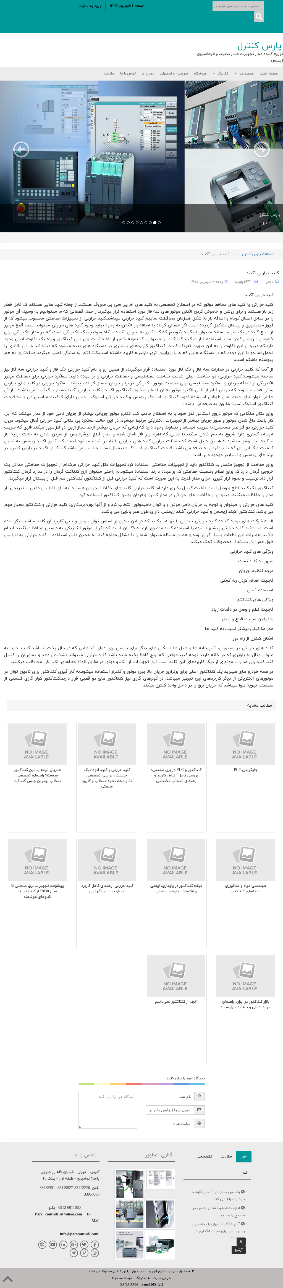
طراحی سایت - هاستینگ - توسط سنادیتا (141, 1278)
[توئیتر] (84, 1245)
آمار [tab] (244, 1173)
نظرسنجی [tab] (204, 1156)
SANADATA (129, 1284)
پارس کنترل (259, 46)
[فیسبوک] (95, 1245)
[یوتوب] (53, 1245)
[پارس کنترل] (141, 156)
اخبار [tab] (243, 1156)
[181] (160, 1178)
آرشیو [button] (239, 1250)
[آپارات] (42, 1245)
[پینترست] (84, 1253)
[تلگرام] (74, 1253)
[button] (90, 6)
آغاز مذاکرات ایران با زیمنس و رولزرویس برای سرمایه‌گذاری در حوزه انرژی (218, 1231)
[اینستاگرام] (95, 1253)
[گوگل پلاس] (74, 1245)
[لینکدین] (63, 1245)
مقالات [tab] (226, 1156)
